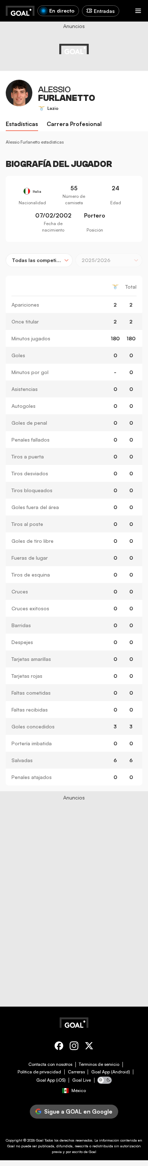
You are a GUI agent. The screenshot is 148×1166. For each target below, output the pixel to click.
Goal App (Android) (110, 1071)
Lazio (53, 108)
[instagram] (74, 1047)
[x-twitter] (89, 1047)
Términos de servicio (99, 1064)
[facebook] (59, 1047)
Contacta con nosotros (50, 1064)
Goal (39, 1140)
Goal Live (81, 1080)
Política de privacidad (39, 1071)
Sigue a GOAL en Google (78, 1111)
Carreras (76, 1071)
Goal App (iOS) (51, 1080)
